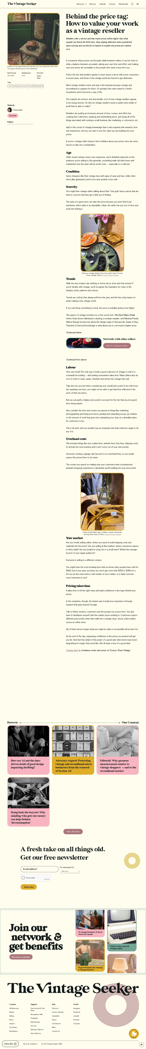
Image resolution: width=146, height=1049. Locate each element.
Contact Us (56, 1031)
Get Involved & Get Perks (38, 1009)
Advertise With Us (37, 1029)
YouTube (76, 1023)
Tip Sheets (13, 1027)
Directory (92, 4)
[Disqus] (102, 680)
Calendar (102, 4)
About (54, 1020)
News (11, 1020)
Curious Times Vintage (110, 275)
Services (112, 4)
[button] (80, 4)
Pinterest (76, 1020)
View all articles (73, 831)
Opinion (39, 75)
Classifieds (55, 1016)
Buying (11, 1012)
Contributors (56, 1023)
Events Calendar (58, 1012)
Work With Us (36, 1033)
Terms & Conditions (30, 1044)
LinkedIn (76, 1016)
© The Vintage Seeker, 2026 (52, 1044)
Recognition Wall (36, 1014)
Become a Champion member (117, 346)
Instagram (76, 1008)
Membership (123, 4)
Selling (38, 78)
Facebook (76, 1012)
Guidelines (34, 1018)
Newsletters (13, 1031)
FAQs (54, 1027)
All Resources (14, 1008)
